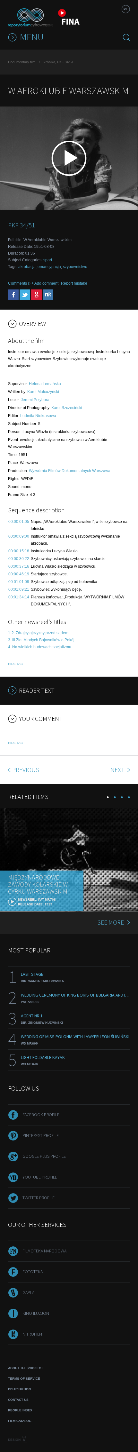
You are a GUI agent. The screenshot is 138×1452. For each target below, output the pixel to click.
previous (25, 770)
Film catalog (19, 1421)
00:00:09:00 (18, 536)
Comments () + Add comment (33, 283)
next (118, 770)
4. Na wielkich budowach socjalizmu (39, 647)
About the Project (25, 1368)
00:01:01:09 (18, 582)
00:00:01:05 (18, 521)
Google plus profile (44, 1156)
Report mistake (74, 283)
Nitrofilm (32, 1334)
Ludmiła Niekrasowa (38, 416)
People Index (20, 1410)
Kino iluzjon (35, 1313)
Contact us (18, 1399)
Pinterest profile (40, 1135)
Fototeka (32, 1271)
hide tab (15, 664)
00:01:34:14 (18, 597)
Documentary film (21, 62)
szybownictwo (75, 266)
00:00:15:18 (18, 551)
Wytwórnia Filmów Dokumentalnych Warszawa (69, 471)
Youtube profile (39, 1177)
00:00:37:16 (18, 566)
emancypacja (49, 266)
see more (110, 922)
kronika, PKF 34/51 (58, 62)
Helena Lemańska (45, 384)
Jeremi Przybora (35, 400)
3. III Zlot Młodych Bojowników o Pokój (41, 640)
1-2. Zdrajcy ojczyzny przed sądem (38, 633)
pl (126, 9)
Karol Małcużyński (43, 392)
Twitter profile (38, 1198)
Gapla (28, 1292)
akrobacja (27, 266)
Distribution (19, 1389)
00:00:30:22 (18, 558)
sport (47, 260)
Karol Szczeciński (66, 408)
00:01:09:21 (18, 589)
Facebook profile (40, 1114)
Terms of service (24, 1378)
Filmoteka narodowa (44, 1251)
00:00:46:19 (18, 574)
